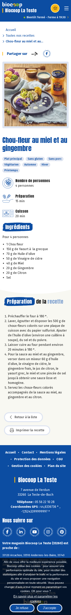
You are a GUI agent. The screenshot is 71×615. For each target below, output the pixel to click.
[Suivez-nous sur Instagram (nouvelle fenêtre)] (48, 532)
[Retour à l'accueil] (12, 5)
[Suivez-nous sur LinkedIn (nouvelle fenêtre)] (21, 532)
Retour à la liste (25, 417)
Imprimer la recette (30, 430)
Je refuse (22, 608)
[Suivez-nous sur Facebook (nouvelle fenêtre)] (7, 532)
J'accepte (49, 608)
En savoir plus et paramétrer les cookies (35, 598)
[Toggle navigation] (66, 9)
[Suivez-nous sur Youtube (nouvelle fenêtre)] (34, 532)
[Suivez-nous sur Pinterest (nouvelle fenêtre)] (62, 532)
